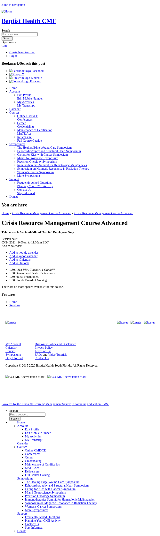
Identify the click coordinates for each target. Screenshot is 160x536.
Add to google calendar (23, 252)
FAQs (38, 354)
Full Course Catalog (29, 140)
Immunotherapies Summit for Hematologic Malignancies (52, 165)
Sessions (14, 305)
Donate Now (67, 322)
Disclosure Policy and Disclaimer (55, 344)
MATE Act (24, 133)
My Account (13, 344)
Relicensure (24, 137)
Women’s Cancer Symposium (35, 172)
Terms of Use (43, 351)
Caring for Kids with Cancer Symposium (42, 154)
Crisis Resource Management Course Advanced (41, 213)
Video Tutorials (57, 354)
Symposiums (17, 144)
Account (14, 91)
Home (13, 88)
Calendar (14, 109)
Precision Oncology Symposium (37, 161)
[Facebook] (122, 322)
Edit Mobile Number (30, 98)
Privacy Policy (44, 347)
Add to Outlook (19, 263)
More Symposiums (28, 175)
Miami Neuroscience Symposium (37, 158)
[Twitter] (136, 322)
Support (14, 179)
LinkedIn (36, 77)
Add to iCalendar (20, 259)
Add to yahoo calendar (23, 256)
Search (6, 30)
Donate (13, 196)
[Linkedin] (149, 322)
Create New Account (22, 52)
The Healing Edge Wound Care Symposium (44, 147)
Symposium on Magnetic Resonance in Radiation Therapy (53, 168)
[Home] (7, 11)
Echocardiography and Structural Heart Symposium (49, 151)
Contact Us (24, 189)
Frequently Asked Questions (34, 182)
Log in (13, 55)
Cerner (21, 123)
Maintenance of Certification (34, 130)
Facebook (37, 70)
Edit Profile (24, 95)
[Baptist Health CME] (10, 322)
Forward (35, 81)
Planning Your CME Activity (35, 186)
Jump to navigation (13, 4)
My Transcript (26, 105)
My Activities (25, 102)
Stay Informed (26, 193)
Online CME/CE (27, 116)
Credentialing (25, 126)
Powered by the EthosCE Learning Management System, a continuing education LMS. (55, 404)
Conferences (25, 119)
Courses (14, 112)
